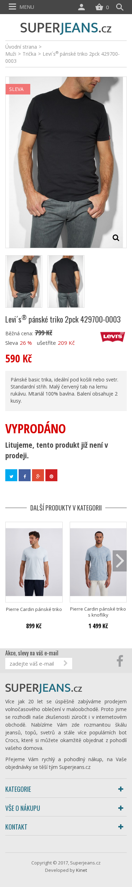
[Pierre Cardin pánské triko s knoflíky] (98, 562)
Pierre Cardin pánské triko (34, 609)
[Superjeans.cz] (66, 28)
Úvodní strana (21, 46)
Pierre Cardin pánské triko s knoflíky (98, 612)
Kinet (81, 870)
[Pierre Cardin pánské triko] (34, 562)
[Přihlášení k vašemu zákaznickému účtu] (83, 7)
